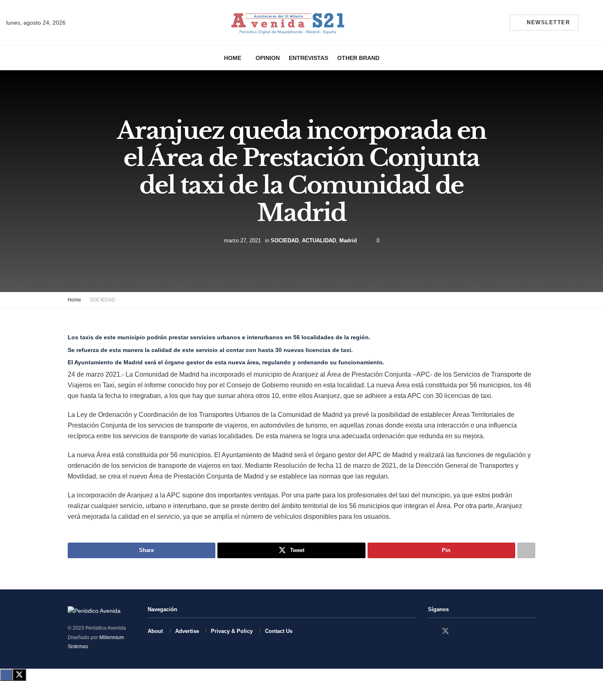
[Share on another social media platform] (526, 550)
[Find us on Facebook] (431, 631)
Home (232, 58)
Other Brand (358, 58)
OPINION (268, 58)
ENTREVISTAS (308, 58)
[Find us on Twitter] (445, 631)
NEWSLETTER (547, 22)
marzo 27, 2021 (242, 240)
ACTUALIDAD (319, 240)
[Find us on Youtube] (474, 631)
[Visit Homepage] (287, 23)
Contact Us (278, 631)
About (155, 631)
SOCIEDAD (285, 240)
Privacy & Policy (232, 631)
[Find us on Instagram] (460, 631)
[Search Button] (593, 22)
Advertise (187, 631)
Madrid (348, 240)
